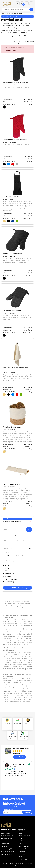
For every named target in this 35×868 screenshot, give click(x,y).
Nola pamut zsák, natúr (11, 484)
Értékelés (22, 841)
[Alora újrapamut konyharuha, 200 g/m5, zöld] (21, 394)
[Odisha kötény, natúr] (4, 221)
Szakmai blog (23, 859)
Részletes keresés (9, 16)
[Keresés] (31, 9)
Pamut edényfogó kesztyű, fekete (15, 82)
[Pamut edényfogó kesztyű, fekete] (4, 107)
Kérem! (26, 812)
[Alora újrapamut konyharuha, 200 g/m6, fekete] (8, 394)
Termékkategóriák (7, 836)
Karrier (21, 843)
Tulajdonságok (10, 582)
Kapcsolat (22, 833)
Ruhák (7, 565)
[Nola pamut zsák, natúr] (4, 508)
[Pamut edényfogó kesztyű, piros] (12, 164)
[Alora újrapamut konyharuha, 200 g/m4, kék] (12, 394)
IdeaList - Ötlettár (7, 854)
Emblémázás (9, 573)
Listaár (29, 536)
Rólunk (21, 838)
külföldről (6, 555)
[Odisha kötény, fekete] (8, 221)
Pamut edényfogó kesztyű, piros (15, 139)
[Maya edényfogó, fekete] (4, 335)
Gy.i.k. (20, 857)
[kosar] (27, 3)
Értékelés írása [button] (19, 757)
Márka (7, 568)
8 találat (7, 519)
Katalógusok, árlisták (8, 849)
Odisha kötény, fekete (11, 196)
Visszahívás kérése (25, 836)
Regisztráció (5, 843)
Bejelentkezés (5, 833)
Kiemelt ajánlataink (7, 851)
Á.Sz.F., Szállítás (24, 846)
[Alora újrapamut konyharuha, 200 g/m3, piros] (16, 394)
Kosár (3, 841)
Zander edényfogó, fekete (12, 253)
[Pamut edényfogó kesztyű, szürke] (16, 164)
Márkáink (4, 846)
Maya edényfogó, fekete (12, 311)
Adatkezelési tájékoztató (23, 850)
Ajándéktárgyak (11, 562)
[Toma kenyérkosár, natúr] (4, 451)
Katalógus (8, 576)
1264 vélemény (18, 753)
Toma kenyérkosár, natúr (12, 427)
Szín (6, 571)
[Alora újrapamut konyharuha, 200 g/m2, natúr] (4, 394)
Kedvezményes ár (10, 536)
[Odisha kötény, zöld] (16, 221)
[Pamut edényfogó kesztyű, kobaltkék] (8, 164)
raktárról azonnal (9, 553)
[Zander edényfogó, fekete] (4, 278)
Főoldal (3, 13)
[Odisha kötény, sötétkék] (12, 221)
